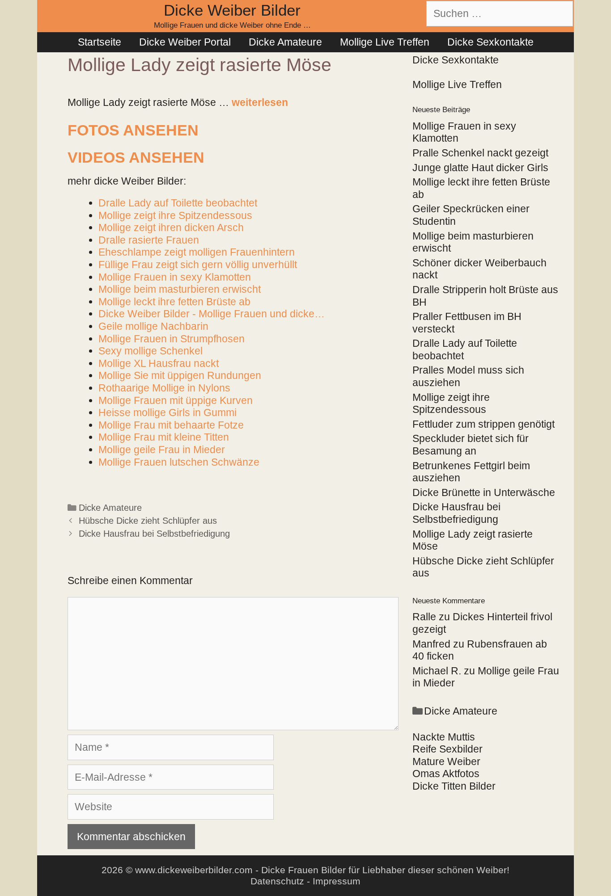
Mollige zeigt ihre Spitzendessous (451, 403)
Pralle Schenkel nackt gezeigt (480, 153)
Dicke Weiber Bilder (232, 10)
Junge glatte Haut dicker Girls (480, 167)
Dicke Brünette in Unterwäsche (483, 492)
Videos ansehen (136, 157)
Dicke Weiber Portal (185, 42)
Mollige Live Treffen (384, 42)
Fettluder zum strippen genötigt (483, 424)
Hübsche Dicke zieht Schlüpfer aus (148, 521)
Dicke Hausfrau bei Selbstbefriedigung (154, 533)
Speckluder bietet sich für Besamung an (470, 445)
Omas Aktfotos (445, 773)
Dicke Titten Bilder (454, 786)
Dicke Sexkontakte (490, 42)
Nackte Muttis (443, 737)
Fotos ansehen (133, 130)
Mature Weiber (446, 761)
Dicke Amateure (285, 42)
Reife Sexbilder (447, 749)
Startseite (99, 42)
